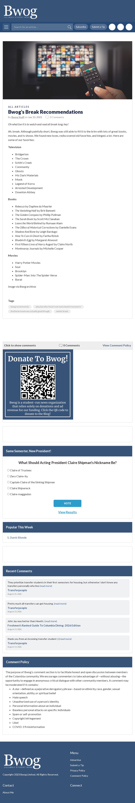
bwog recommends (20, 306)
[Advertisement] (67, 330)
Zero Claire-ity (19, 476)
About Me (8, 792)
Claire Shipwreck (20, 488)
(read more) (46, 585)
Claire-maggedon (20, 494)
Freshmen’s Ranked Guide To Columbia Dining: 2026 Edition (44, 625)
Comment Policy (79, 775)
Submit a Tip (98, 26)
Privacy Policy (77, 770)
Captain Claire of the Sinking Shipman (32, 482)
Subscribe (81, 26)
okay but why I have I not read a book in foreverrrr (58, 306)
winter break (62, 311)
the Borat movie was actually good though (30, 311)
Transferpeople (17, 590)
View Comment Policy (117, 345)
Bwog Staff (17, 117)
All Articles (18, 106)
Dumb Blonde (18, 537)
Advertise (75, 759)
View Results (67, 512)
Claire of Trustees (20, 470)
